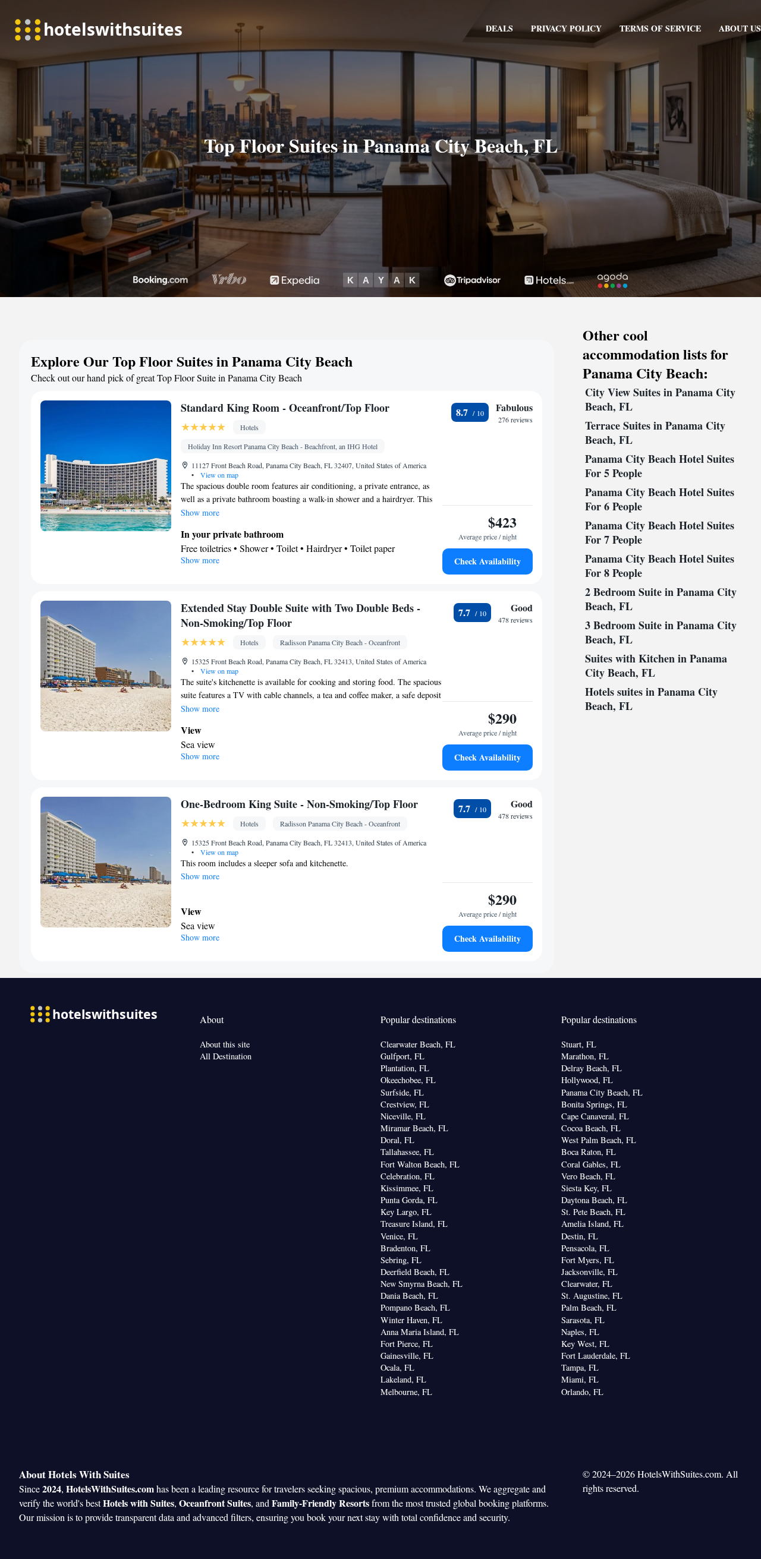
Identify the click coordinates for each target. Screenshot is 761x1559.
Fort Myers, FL (587, 1259)
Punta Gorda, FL (409, 1199)
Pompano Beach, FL (415, 1307)
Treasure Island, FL (414, 1223)
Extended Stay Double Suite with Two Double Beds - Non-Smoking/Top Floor (300, 615)
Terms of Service (660, 28)
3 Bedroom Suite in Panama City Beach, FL (661, 632)
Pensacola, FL (585, 1248)
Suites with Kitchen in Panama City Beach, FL (656, 665)
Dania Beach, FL (409, 1295)
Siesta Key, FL (586, 1188)
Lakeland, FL (403, 1379)
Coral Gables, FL (591, 1164)
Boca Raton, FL (588, 1151)
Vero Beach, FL (588, 1176)
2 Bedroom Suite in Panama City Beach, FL (661, 599)
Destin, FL (579, 1236)
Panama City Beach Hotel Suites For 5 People (659, 466)
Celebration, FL (407, 1176)
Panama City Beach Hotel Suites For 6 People (659, 499)
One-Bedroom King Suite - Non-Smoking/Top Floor (299, 804)
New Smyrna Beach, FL (421, 1283)
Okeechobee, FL (408, 1079)
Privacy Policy (566, 28)
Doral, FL (397, 1139)
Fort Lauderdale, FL (595, 1355)
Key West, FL (585, 1343)
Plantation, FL (404, 1068)
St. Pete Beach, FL (593, 1211)
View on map (218, 474)
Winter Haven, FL (411, 1320)
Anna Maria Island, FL (419, 1331)
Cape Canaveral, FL (595, 1116)
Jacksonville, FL (589, 1271)
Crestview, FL (404, 1104)
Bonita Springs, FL (594, 1104)
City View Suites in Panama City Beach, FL (660, 399)
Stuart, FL (578, 1044)
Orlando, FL (582, 1391)
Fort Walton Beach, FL (420, 1164)
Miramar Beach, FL (414, 1128)
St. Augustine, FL (591, 1295)
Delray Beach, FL (591, 1068)
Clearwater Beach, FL (417, 1044)
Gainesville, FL (406, 1355)
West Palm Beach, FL (598, 1139)
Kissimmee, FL (406, 1188)
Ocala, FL (397, 1367)
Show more (200, 512)
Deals (499, 28)
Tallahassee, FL (407, 1151)
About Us (740, 28)
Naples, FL (580, 1331)
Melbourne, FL (406, 1391)
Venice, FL (399, 1236)
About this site (225, 1044)
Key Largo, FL (406, 1211)
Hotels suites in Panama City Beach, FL (651, 699)
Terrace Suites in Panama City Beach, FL (655, 432)
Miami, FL (580, 1379)
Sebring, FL (401, 1259)
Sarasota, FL (583, 1320)
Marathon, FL (585, 1056)
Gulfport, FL (402, 1056)
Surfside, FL (402, 1092)
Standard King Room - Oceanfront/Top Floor (285, 407)
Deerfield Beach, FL (414, 1271)
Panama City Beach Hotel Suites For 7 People (659, 532)
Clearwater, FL (586, 1283)
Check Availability (487, 561)
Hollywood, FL (587, 1079)
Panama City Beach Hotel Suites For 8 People (659, 565)
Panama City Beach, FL (602, 1092)
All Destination (225, 1056)
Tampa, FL (580, 1367)
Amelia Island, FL (592, 1223)
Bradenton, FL (405, 1248)
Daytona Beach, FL (594, 1199)
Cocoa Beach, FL (591, 1128)
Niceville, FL (403, 1116)
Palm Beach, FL (589, 1307)
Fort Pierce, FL (406, 1343)
